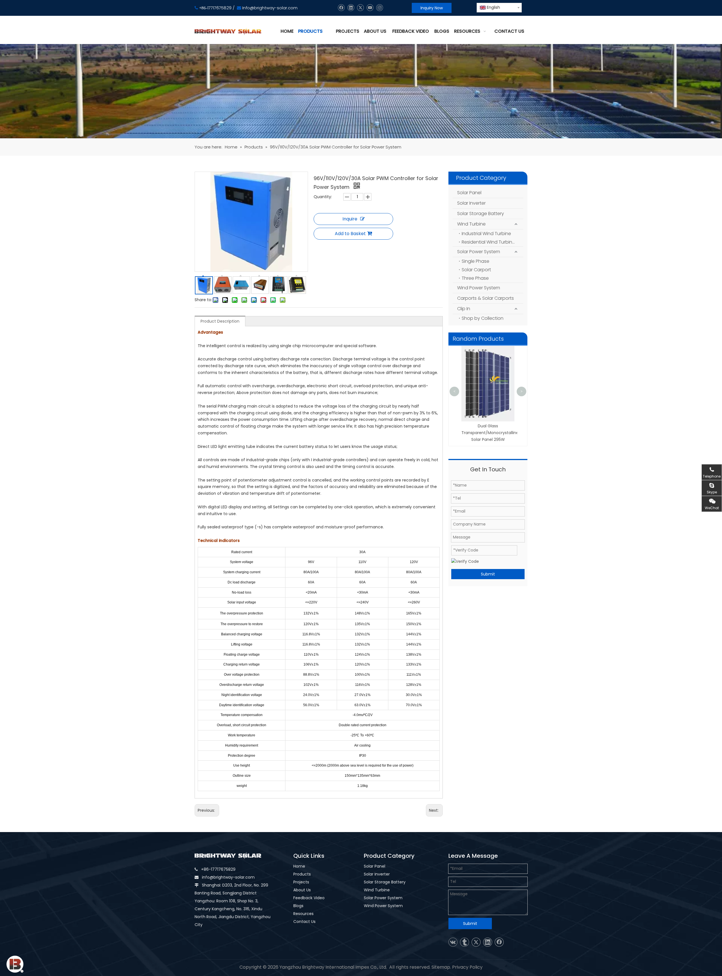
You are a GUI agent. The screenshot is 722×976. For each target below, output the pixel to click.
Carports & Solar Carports (485, 298)
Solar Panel (469, 192)
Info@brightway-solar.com (270, 8)
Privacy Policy (467, 967)
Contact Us (304, 921)
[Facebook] (341, 7)
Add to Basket (350, 233)
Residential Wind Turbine (488, 242)
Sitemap (441, 967)
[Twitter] (360, 7)
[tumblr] (464, 942)
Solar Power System (478, 251)
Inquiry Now (432, 8)
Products (302, 874)
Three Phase (475, 278)
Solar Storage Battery (480, 213)
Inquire (349, 219)
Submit (488, 574)
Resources (303, 913)
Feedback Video (309, 898)
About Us (302, 890)
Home (299, 866)
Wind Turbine (471, 224)
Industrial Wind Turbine (486, 233)
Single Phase (475, 261)
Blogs (298, 906)
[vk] (452, 942)
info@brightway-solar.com (228, 877)
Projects (301, 882)
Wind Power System (478, 288)
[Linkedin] (350, 7)
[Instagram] (379, 7)
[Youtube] (369, 7)
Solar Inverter (471, 203)
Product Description (220, 321)
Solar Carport (476, 269)
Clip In (463, 308)
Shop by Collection (482, 318)
